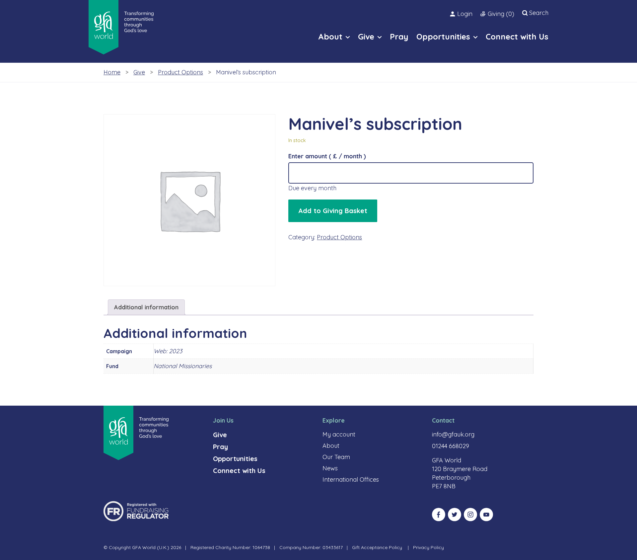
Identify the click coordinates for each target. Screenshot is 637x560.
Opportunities (235, 458)
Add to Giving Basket (332, 210)
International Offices (350, 479)
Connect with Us (239, 470)
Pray (220, 446)
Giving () (501, 14)
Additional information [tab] (146, 307)
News (330, 468)
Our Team (336, 457)
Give (139, 72)
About (330, 445)
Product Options (180, 72)
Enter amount (327, 156)
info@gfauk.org (453, 434)
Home (112, 72)
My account (338, 434)
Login (464, 14)
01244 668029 (450, 446)
